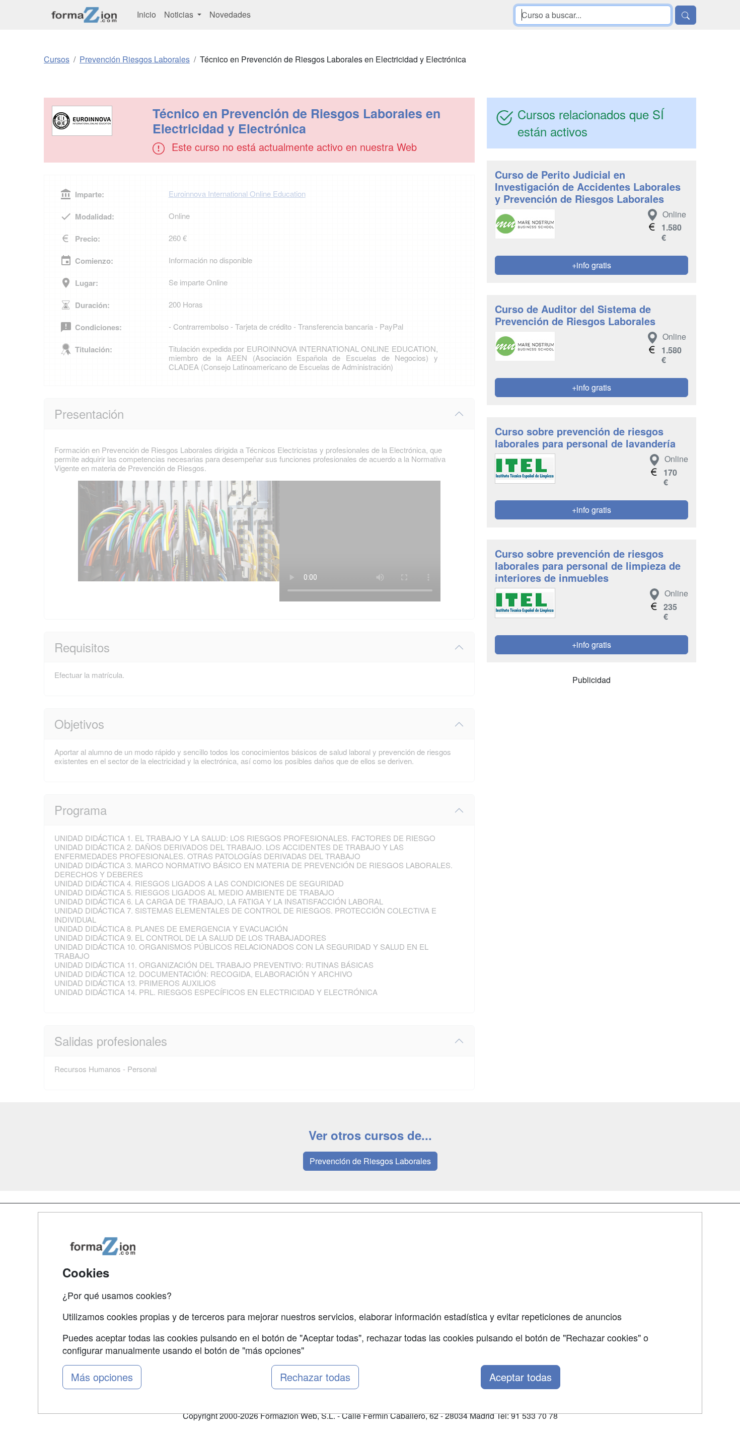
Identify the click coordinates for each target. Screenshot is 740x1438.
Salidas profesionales (110, 1040)
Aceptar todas (520, 1377)
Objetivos (79, 723)
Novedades (230, 14)
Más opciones (102, 1377)
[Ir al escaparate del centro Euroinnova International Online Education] (99, 121)
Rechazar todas (315, 1377)
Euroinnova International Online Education (237, 193)
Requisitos (82, 647)
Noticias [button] (179, 14)
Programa (80, 809)
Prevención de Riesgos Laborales (370, 1161)
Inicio (146, 14)
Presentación (89, 413)
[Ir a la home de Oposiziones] (84, 15)
